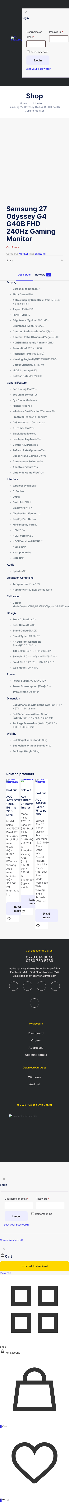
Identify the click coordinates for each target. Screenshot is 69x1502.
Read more (17, 908)
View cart (5, 1272)
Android (34, 1084)
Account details (36, 1055)
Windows (34, 1077)
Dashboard (36, 1033)
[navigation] (34, 1260)
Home (23, 103)
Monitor (38, 103)
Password (42, 1198)
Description (24, 274)
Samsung (40, 253)
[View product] (14, 783)
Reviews (42, 274)
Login (16, 1216)
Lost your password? (16, 1224)
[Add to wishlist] (43, 788)
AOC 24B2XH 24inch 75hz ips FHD (40, 807)
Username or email (17, 1198)
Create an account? (11, 1240)
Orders (36, 1040)
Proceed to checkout (34, 1266)
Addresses (36, 1047)
